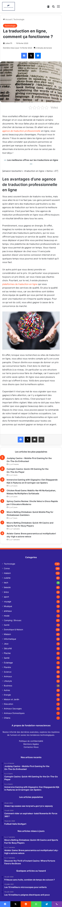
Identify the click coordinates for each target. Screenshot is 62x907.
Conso (7, 568)
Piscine (7, 653)
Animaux (8, 676)
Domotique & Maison (13, 629)
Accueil (8, 19)
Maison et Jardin (11, 699)
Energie (7, 695)
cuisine (7, 578)
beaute (7, 587)
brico (6, 592)
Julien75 (8, 43)
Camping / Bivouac (12, 620)
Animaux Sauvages (13, 708)
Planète (7, 667)
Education (8, 704)
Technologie (18, 19)
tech (6, 582)
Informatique (10, 639)
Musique (8, 606)
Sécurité (8, 648)
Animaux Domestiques (14, 713)
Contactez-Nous (31, 747)
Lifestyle (8, 681)
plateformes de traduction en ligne (19, 284)
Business (8, 685)
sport (6, 597)
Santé (6, 625)
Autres (7, 690)
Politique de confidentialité (31, 741)
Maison (7, 634)
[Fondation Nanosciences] (8, 6)
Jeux (6, 643)
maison (7, 573)
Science (7, 672)
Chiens (7, 718)
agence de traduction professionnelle (21, 131)
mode (6, 615)
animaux (8, 611)
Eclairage (8, 662)
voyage (7, 601)
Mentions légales (31, 744)
